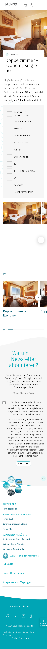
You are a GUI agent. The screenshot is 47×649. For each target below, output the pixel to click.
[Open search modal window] (37, 5)
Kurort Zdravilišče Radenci (15, 524)
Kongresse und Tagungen (17, 582)
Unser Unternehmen (14, 573)
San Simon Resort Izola (13, 549)
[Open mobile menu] (42, 5)
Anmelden (23, 464)
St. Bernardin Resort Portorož (16, 539)
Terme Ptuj (8, 529)
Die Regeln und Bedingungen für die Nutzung (19, 633)
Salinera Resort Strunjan (14, 544)
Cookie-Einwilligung (20, 638)
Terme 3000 (8, 519)
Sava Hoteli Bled (10, 509)
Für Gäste (8, 563)
